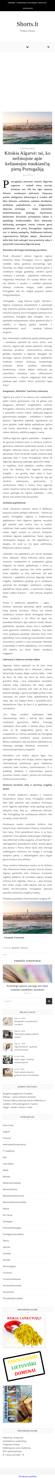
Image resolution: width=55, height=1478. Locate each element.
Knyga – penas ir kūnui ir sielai (17, 1107)
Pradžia (11, 3)
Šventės (6, 1259)
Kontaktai (28, 8)
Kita (4, 1157)
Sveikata (7, 1253)
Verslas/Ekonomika (12, 1285)
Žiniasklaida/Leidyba (13, 1298)
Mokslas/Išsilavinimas (13, 1195)
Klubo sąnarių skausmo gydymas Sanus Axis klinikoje (26, 1073)
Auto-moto (8, 1125)
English (6, 1131)
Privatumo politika (28, 1476)
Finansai (7, 1138)
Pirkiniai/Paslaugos (12, 1227)
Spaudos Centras (20, 947)
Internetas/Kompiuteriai (14, 1144)
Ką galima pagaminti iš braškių (17, 1093)
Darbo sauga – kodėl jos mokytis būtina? (24, 1061)
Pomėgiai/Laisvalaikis (13, 1234)
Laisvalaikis (27, 148)
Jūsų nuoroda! (13, 1454)
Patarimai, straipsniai (13, 1437)
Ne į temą (7, 1215)
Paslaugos (8, 1221)
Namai (6, 1208)
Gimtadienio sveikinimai (14, 1441)
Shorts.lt (27, 24)
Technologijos (9, 1266)
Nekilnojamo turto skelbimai (16, 1447)
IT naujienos (9, 1150)
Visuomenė (8, 1291)
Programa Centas (11, 1444)
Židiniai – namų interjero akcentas (19, 1096)
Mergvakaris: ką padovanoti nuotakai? (26, 1023)
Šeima (6, 1240)
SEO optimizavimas (12, 1451)
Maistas (6, 1176)
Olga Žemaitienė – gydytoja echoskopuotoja (25, 1048)
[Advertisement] (27, 78)
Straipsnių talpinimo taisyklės (32, 3)
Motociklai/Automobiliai (14, 1202)
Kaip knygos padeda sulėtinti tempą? (26, 1035)
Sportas (6, 1247)
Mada (5, 1170)
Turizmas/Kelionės (12, 1279)
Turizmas (7, 1272)
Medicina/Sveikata (12, 1182)
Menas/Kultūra (10, 1189)
